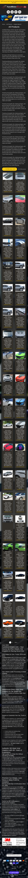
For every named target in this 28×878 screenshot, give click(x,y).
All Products (9, 24)
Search (14, 866)
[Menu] (8, 12)
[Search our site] (19, 12)
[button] (9, 169)
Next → (16, 642)
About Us (14, 868)
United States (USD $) (13, 855)
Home (3, 24)
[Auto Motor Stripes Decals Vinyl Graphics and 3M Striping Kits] (14, 7)
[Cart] (16, 12)
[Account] (12, 12)
